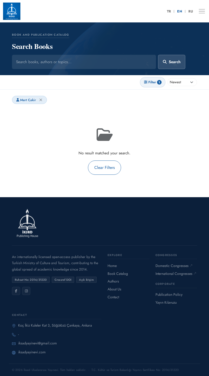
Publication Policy (168, 294)
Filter (154, 82)
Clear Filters (104, 167)
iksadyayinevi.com (32, 352)
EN (179, 11)
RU (190, 11)
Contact (113, 297)
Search (174, 62)
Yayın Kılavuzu (166, 302)
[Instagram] (26, 291)
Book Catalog (118, 273)
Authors (113, 281)
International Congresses (173, 273)
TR (169, 11)
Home (112, 265)
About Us (114, 289)
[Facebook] (16, 291)
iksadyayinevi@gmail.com (37, 343)
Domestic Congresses (172, 265)
